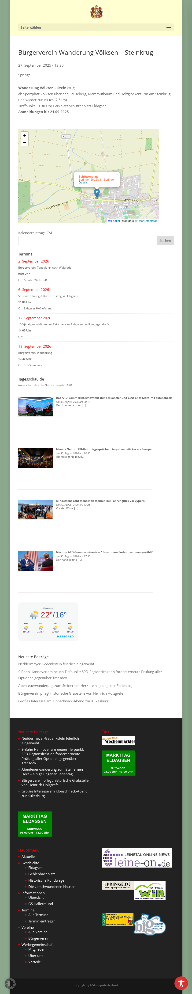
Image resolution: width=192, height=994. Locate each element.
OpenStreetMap (147, 221)
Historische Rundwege (46, 880)
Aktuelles (29, 856)
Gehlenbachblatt (41, 874)
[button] (97, 193)
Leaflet (115, 221)
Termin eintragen (41, 921)
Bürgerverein (38, 938)
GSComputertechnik (104, 985)
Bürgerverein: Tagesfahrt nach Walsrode (44, 268)
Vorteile (34, 962)
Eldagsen (35, 867)
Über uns (35, 955)
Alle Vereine (38, 931)
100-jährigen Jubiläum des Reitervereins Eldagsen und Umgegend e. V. (64, 324)
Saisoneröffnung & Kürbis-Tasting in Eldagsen (48, 296)
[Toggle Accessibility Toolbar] (181, 983)
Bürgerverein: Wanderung (35, 353)
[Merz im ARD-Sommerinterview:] (35, 561)
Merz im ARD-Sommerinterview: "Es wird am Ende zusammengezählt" (104, 552)
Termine (28, 910)
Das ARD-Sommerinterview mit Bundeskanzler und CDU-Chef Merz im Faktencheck (114, 398)
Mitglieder (36, 949)
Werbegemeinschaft (38, 944)
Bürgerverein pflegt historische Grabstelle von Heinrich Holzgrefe (70, 693)
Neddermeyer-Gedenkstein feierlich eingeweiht (56, 664)
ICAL (49, 232)
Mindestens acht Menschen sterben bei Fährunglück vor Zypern (100, 501)
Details (83, 182)
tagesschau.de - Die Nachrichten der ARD (45, 385)
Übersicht (36, 897)
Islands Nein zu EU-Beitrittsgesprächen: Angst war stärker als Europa (103, 449)
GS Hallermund (40, 903)
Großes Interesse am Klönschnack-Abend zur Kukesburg (63, 701)
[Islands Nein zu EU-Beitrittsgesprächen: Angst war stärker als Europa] (35, 458)
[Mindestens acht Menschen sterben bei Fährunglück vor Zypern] (35, 509)
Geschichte (30, 863)
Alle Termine (38, 914)
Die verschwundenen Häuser (51, 886)
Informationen (33, 893)
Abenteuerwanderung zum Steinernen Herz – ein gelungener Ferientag (75, 685)
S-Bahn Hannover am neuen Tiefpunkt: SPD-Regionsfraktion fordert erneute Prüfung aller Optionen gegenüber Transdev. (53, 756)
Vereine (28, 927)
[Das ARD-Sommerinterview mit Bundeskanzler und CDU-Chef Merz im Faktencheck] (35, 406)
